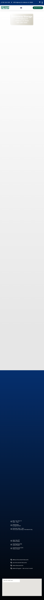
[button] (21, 7)
